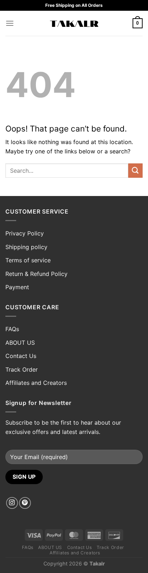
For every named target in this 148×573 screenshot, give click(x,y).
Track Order (21, 369)
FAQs (12, 329)
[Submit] (135, 170)
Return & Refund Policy (36, 273)
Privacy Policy (24, 233)
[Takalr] (74, 23)
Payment (17, 287)
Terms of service (28, 260)
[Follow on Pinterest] (25, 503)
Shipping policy (26, 246)
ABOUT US (20, 342)
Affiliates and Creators (36, 382)
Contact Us (20, 355)
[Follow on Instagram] (12, 503)
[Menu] (9, 23)
